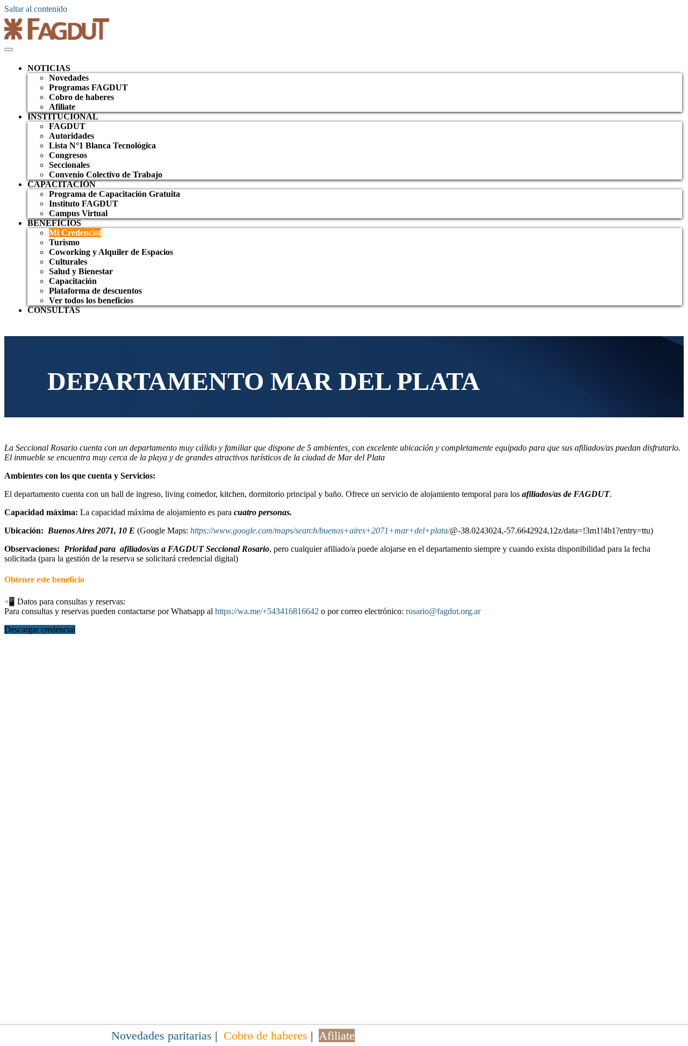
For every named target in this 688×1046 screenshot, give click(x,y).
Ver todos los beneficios (91, 300)
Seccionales (69, 164)
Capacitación (73, 281)
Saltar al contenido (35, 8)
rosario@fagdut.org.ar (443, 611)
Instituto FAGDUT (83, 203)
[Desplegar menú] (8, 49)
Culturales (68, 261)
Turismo (64, 242)
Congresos (68, 155)
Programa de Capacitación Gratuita (114, 193)
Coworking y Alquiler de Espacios (111, 252)
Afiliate (62, 106)
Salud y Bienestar (81, 271)
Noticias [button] (48, 68)
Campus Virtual (78, 213)
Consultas (53, 310)
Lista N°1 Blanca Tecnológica (102, 145)
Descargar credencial (39, 629)
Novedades (69, 77)
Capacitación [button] (61, 184)
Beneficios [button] (54, 222)
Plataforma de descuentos (95, 290)
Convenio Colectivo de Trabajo (105, 174)
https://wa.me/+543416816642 (267, 611)
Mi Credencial (75, 232)
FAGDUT (67, 126)
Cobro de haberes (81, 97)
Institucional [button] (62, 116)
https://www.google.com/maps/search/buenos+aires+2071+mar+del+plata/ (320, 530)
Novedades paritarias (161, 1035)
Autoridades (71, 135)
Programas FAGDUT (88, 87)
